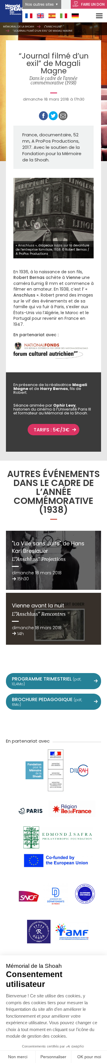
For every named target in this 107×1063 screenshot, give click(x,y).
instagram (53, 723)
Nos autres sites (39, 4)
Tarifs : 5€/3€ (52, 429)
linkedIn (80, 723)
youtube (40, 723)
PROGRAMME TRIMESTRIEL (46, 680)
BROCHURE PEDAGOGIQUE (47, 701)
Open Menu (95, 15)
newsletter (93, 723)
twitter (14, 723)
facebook (27, 723)
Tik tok (67, 723)
